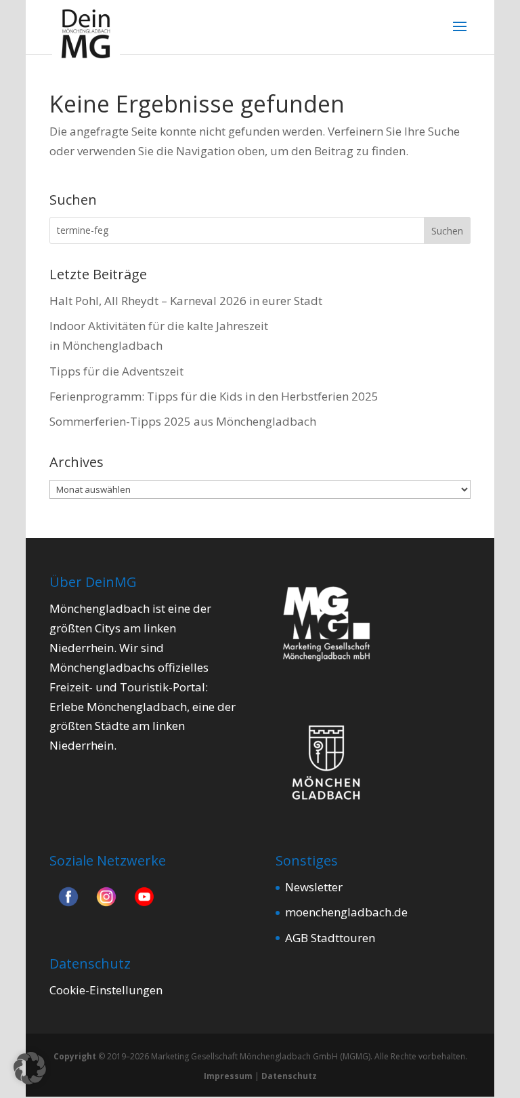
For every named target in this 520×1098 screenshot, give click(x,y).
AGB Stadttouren (330, 938)
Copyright (74, 1056)
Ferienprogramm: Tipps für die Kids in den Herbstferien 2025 (213, 396)
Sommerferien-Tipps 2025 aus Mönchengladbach (182, 421)
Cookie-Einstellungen (105, 990)
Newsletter (314, 887)
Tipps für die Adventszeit (116, 371)
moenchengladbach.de (346, 912)
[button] (30, 1068)
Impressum (228, 1076)
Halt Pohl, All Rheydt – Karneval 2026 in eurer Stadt (185, 300)
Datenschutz (289, 1076)
